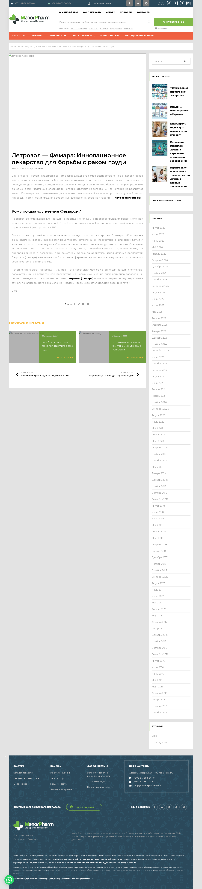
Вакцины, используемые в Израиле (179, 110)
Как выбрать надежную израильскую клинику (178, 129)
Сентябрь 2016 (160, 654)
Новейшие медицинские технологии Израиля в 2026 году (57, 346)
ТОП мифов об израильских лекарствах (179, 92)
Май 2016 (157, 680)
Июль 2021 (157, 383)
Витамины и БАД (84, 35)
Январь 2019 (159, 473)
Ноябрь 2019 (159, 454)
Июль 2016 (158, 667)
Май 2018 (157, 525)
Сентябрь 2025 (160, 286)
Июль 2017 (158, 589)
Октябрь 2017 (159, 570)
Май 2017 (157, 602)
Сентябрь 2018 (160, 499)
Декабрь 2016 (160, 634)
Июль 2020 (158, 421)
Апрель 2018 (159, 531)
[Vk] (138, 3)
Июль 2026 (158, 234)
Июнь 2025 (158, 305)
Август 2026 (158, 227)
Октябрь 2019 (159, 460)
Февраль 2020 (160, 447)
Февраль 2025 (160, 324)
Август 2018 (158, 505)
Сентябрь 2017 (160, 576)
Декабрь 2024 (160, 337)
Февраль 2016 (159, 693)
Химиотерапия (57, 35)
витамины (128, 28)
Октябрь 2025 (159, 279)
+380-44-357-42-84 (61, 3)
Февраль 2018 (159, 544)
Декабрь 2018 (160, 479)
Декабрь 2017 (160, 557)
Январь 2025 (159, 331)
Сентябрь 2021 (160, 370)
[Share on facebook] (74, 304)
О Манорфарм (21, 784)
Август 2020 (158, 415)
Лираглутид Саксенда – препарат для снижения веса (110, 374)
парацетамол (116, 28)
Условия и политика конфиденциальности (98, 774)
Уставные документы (98, 781)
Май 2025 (157, 311)
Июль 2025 (158, 299)
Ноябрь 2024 (159, 344)
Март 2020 (158, 441)
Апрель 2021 (159, 389)
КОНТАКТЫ (143, 12)
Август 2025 (158, 292)
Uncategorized (160, 742)
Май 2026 (157, 247)
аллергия (104, 28)
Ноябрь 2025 (159, 273)
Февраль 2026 (160, 260)
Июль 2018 (158, 512)
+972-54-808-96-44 (25, 3)
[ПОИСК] (185, 61)
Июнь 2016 (158, 673)
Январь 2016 (159, 699)
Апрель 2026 (159, 253)
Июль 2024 (158, 357)
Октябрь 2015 (159, 712)
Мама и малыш (109, 35)
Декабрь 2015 (159, 706)
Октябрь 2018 (159, 492)
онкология (93, 28)
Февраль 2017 (159, 622)
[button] (84, 807)
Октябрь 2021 (159, 363)
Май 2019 (157, 467)
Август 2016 (158, 660)
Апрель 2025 (159, 318)
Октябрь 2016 (159, 647)
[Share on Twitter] (79, 304)
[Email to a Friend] (88, 304)
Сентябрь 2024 (160, 350)
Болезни (37, 35)
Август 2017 (158, 583)
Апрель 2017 (159, 609)
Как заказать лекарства (26, 778)
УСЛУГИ (110, 12)
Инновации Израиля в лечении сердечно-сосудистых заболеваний (178, 151)
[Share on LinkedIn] (83, 304)
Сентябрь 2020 (160, 408)
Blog (14, 290)
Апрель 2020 (159, 434)
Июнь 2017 (158, 596)
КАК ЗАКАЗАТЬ (92, 12)
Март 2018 (157, 538)
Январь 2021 (159, 395)
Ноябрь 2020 (159, 402)
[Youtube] (176, 807)
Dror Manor (38, 168)
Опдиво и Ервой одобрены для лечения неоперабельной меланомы (43, 374)
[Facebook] (129, 3)
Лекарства (19, 35)
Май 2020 (157, 428)
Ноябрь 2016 (159, 641)
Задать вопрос (58, 778)
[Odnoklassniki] (169, 807)
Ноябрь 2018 (159, 486)
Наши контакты (58, 784)
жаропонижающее (79, 28)
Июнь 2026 (158, 240)
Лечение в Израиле (61, 789)
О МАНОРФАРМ (68, 12)
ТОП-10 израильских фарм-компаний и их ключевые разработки (126, 346)
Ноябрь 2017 (159, 563)
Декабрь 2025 (160, 266)
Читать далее (64, 357)
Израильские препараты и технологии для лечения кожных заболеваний (180, 177)
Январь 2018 (159, 551)
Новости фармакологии (100, 787)
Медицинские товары (139, 35)
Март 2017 (157, 615)
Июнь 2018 (158, 518)
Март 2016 (157, 686)
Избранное (162, 28)
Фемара (31, 257)
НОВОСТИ (126, 12)
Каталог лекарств (23, 772)
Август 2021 (158, 376)
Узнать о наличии (60, 772)
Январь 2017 (159, 628)
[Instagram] (146, 3)
